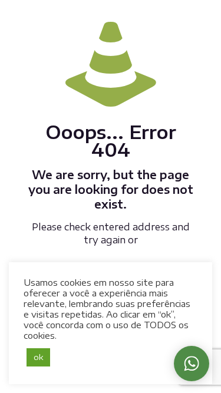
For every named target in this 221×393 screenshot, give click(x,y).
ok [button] (38, 357)
